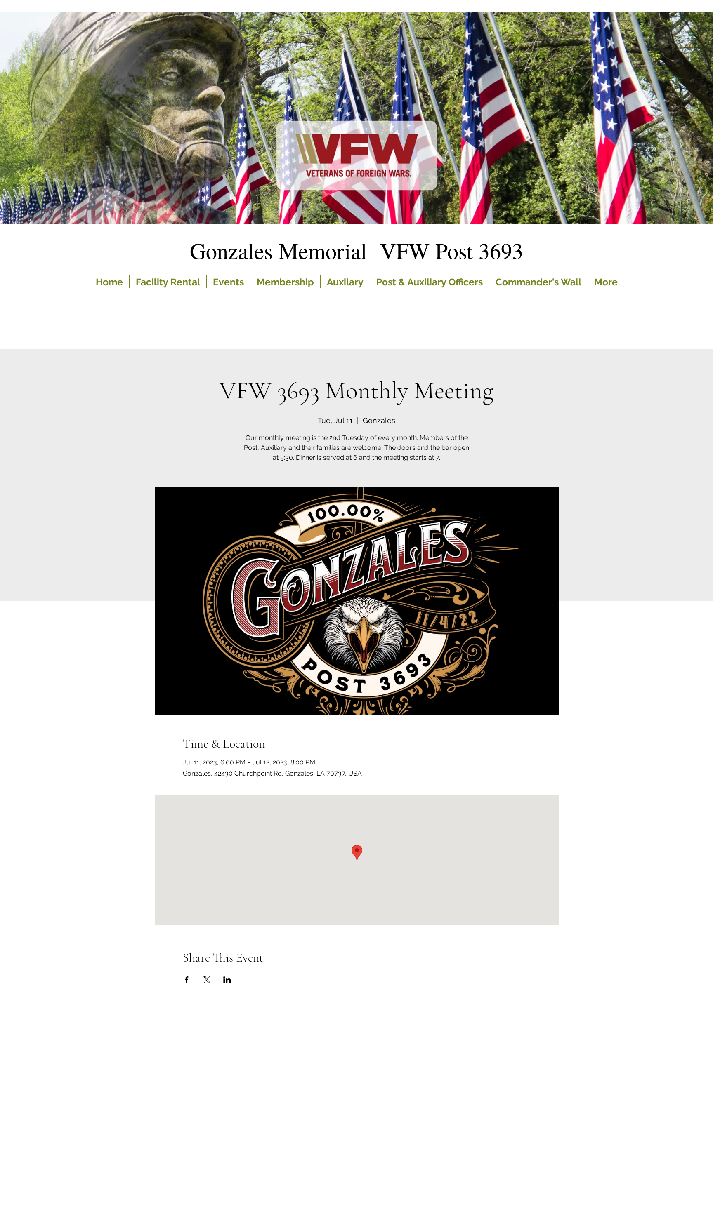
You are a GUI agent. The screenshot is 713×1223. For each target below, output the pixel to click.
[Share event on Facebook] (187, 979)
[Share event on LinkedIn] (227, 979)
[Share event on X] (207, 979)
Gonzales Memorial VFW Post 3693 (356, 250)
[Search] (550, 158)
